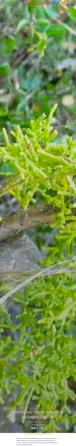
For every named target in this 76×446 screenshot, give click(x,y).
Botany (38, 406)
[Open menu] (72, 2)
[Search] (69, 3)
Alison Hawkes (33, 422)
